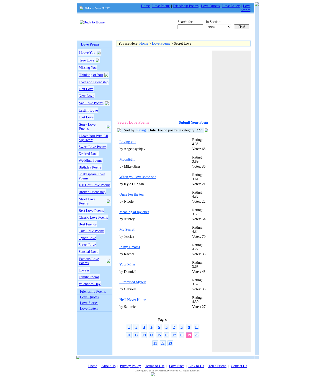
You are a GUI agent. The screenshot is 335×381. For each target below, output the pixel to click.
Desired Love (88, 154)
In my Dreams (129, 247)
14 (151, 335)
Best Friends (88, 224)
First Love (86, 89)
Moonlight (126, 159)
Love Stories (245, 8)
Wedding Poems (90, 160)
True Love (86, 60)
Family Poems (89, 277)
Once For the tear (131, 194)
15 (159, 335)
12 (136, 335)
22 (163, 343)
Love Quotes (210, 6)
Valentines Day (89, 284)
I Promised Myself (132, 282)
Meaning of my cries (134, 212)
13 (144, 335)
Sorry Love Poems (87, 126)
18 (181, 335)
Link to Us (196, 366)
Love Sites (176, 366)
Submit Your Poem (193, 122)
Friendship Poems (185, 6)
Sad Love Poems (91, 103)
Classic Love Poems (93, 217)
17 (174, 335)
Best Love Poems (91, 210)
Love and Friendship (93, 82)
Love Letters (231, 6)
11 (129, 335)
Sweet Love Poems (92, 147)
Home (145, 6)
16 (166, 335)
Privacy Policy (130, 366)
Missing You (88, 67)
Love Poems (161, 6)
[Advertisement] (157, 82)
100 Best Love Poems (94, 185)
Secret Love (87, 245)
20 (196, 335)
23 (170, 343)
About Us (108, 366)
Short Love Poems (87, 201)
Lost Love (86, 117)
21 (155, 343)
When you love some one (137, 177)
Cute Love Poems (91, 231)
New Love (86, 96)
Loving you (127, 142)
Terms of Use (155, 366)
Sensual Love (88, 251)
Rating (141, 130)
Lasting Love (88, 110)
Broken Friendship (92, 192)
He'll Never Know (132, 300)
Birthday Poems (90, 167)
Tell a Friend (217, 366)
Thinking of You (91, 75)
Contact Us (239, 366)
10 (196, 327)
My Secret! (127, 229)
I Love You (87, 52)
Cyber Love (87, 238)
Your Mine (127, 264)
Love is (84, 270)
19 (189, 335)
